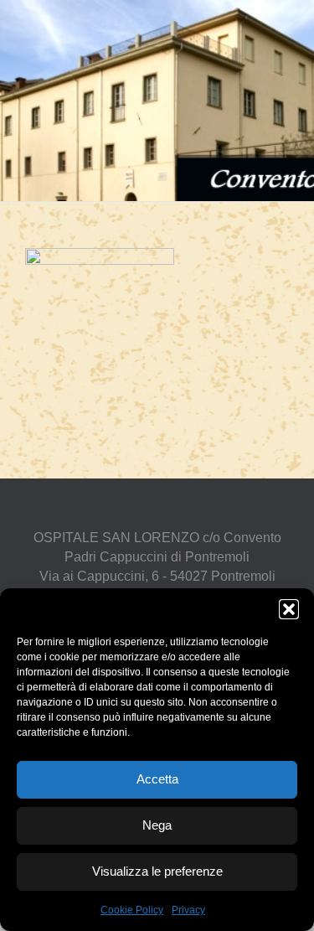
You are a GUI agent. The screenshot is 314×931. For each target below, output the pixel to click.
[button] (289, 609)
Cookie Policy (131, 910)
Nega (157, 825)
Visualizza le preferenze (157, 871)
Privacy (188, 910)
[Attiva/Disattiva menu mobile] (282, 25)
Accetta (157, 779)
